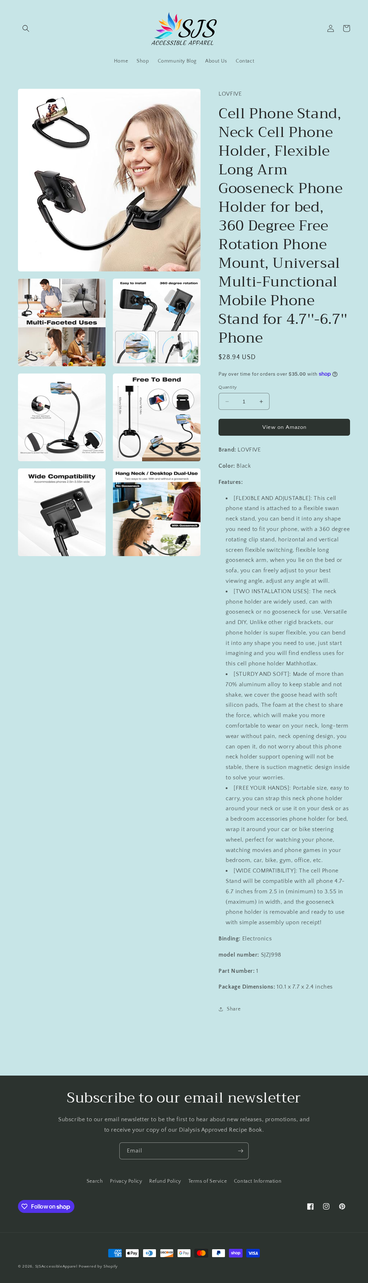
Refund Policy (165, 1181)
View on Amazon (284, 427)
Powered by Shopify (98, 1266)
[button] (26, 28)
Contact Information (257, 1181)
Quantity (227, 387)
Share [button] (233, 1009)
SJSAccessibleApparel (56, 1266)
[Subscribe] (240, 1150)
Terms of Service (207, 1181)
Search (95, 1181)
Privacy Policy (126, 1181)
